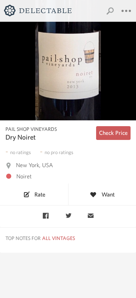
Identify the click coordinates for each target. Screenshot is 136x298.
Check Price (113, 132)
